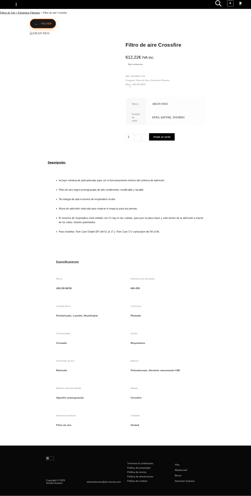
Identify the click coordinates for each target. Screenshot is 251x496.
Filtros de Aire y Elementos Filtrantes (20, 12)
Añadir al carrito (162, 136)
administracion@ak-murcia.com (104, 481)
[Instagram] (55, 473)
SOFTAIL (166, 117)
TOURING (179, 117)
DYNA (155, 117)
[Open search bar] (218, 3)
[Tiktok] (63, 473)
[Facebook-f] (46, 473)
